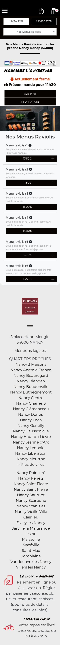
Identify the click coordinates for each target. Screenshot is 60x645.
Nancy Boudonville (31, 386)
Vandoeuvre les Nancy (30, 561)
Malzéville (31, 539)
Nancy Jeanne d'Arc (31, 442)
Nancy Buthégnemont (31, 392)
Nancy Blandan (31, 381)
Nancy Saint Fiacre (31, 484)
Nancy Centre (30, 398)
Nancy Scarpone (31, 500)
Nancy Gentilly (31, 425)
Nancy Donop (31, 414)
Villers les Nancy (31, 567)
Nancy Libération (31, 453)
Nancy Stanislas (30, 506)
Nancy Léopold (31, 448)
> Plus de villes (31, 464)
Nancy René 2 (31, 478)
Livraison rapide (37, 619)
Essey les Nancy (30, 523)
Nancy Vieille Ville (31, 511)
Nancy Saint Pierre (31, 489)
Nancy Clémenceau (31, 409)
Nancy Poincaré (30, 472)
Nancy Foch (31, 420)
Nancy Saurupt (31, 495)
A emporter (44, 21)
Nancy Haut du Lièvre (31, 436)
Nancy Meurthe (31, 459)
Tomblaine (31, 556)
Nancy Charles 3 (31, 403)
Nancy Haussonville (31, 431)
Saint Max (31, 550)
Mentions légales (30, 350)
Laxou (30, 534)
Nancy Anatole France (30, 370)
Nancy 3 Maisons (31, 364)
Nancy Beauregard (31, 375)
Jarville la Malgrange (31, 528)
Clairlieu (30, 517)
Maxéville (30, 545)
